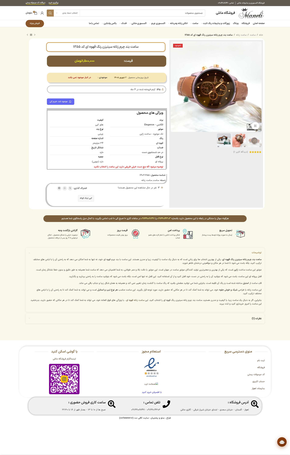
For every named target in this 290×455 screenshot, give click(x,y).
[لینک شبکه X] (70, 188)
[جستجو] (50, 13)
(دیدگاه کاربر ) (240, 152)
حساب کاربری (258, 381)
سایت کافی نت (141, 418)
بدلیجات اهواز (258, 388)
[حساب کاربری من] (42, 13)
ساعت (253, 35)
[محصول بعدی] (27, 35)
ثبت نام (261, 360)
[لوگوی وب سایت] (251, 13)
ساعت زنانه (241, 35)
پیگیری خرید (53, 3)
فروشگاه (261, 367)
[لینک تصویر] (151, 367)
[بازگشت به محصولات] (31, 35)
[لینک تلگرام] (59, 188)
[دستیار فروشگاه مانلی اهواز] (282, 442)
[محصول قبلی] (35, 35)
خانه (261, 35)
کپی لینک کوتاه (86, 198)
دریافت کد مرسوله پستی (35, 3)
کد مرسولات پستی (256, 374)
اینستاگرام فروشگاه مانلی (64, 359)
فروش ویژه (35, 23)
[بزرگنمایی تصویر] (255, 126)
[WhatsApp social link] (64, 188)
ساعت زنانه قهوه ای (135, 300)
